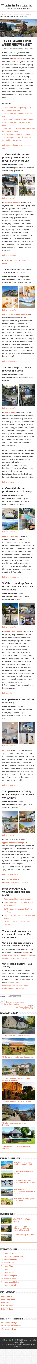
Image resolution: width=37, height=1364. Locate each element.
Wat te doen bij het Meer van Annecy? (17, 899)
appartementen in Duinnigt (13, 843)
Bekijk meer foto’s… (9, 198)
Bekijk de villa (7, 693)
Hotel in (6, 1296)
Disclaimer (4, 1340)
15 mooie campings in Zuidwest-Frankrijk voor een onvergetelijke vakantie (23, 1228)
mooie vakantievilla (14, 632)
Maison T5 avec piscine (11, 537)
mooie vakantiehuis (12, 203)
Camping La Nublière (10, 955)
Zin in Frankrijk (18, 5)
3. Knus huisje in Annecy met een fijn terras (18, 119)
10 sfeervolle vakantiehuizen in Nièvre (16, 1036)
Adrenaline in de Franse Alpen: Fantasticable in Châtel (24, 1181)
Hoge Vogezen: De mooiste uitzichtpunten (24, 1007)
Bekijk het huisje (8, 482)
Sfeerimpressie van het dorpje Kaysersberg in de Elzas (14, 1002)
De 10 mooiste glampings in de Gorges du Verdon (24, 1199)
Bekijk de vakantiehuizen (11, 361)
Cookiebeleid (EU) (15, 1340)
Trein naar (7, 1253)
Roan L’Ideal (25, 952)
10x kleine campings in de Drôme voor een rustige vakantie (22, 1220)
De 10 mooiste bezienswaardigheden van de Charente (24, 1191)
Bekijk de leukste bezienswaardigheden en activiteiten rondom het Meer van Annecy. (15, 985)
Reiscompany (18, 1346)
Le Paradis (6, 750)
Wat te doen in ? (9, 1323)
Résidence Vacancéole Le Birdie (14, 315)
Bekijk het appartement (10, 785)
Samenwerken (19, 1342)
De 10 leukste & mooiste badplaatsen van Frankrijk (23, 1163)
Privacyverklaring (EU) (29, 1340)
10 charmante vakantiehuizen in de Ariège (17, 1057)
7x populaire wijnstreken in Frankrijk (23, 1172)
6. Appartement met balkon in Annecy (16, 134)
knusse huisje (10, 413)
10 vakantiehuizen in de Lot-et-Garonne (16, 1102)
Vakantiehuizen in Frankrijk (16, 15)
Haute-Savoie (28, 49)
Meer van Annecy (16, 996)
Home (3, 15)
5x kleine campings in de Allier (24, 1235)
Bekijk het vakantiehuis (10, 255)
